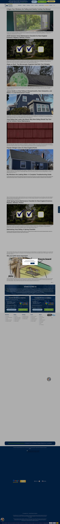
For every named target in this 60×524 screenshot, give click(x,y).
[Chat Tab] (30, 262)
